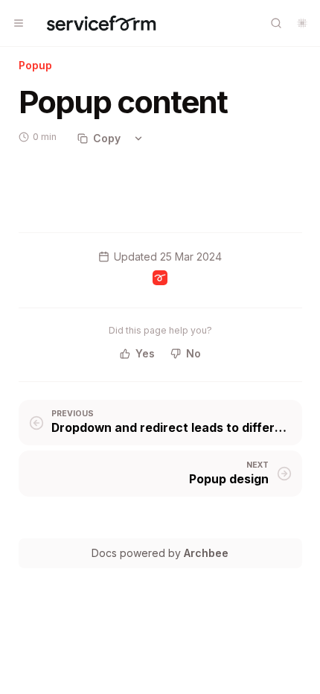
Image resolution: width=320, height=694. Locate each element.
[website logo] (101, 23)
